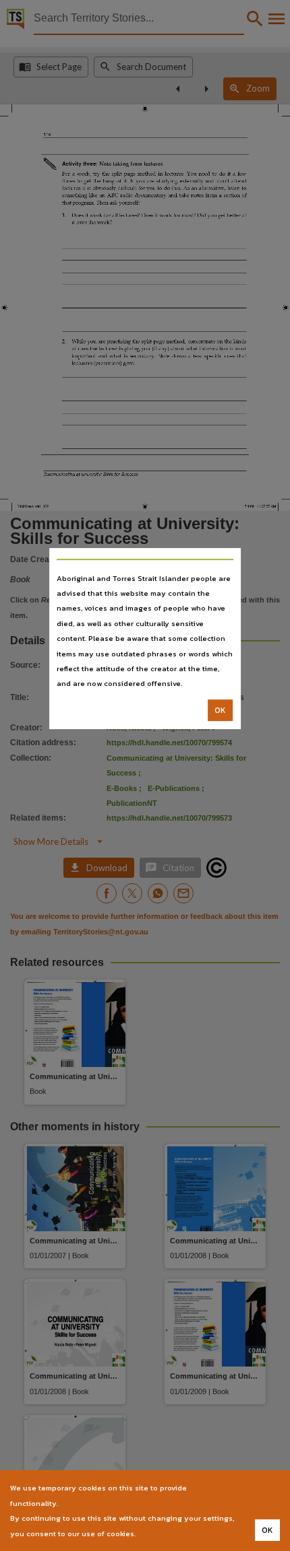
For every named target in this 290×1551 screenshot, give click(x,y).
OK (220, 710)
